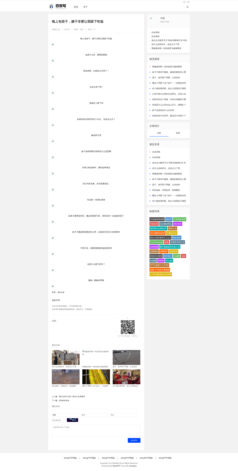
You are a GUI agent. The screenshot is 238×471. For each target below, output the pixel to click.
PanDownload (156, 242)
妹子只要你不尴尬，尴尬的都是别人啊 (169, 72)
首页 (76, 6)
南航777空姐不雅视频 (159, 269)
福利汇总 (56, 29)
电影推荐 (177, 237)
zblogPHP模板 (70, 457)
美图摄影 (154, 251)
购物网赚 (154, 246)
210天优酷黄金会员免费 (160, 274)
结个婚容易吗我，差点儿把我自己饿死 (169, 88)
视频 (167, 242)
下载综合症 (172, 233)
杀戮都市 (164, 251)
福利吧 (169, 219)
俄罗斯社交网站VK (158, 228)
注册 (184, 2)
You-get (169, 260)
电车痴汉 (168, 255)
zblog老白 (133, 466)
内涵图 (177, 255)
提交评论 (134, 440)
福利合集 (61, 292)
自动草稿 (155, 32)
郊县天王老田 (156, 255)
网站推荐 (178, 223)
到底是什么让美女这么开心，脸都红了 (169, 104)
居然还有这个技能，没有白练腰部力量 (169, 99)
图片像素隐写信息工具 (170, 246)
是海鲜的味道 (64, 400)
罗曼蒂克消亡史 (177, 242)
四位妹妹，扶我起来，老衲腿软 (166, 190)
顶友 (183, 255)
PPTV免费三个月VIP (159, 265)
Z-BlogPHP (115, 466)
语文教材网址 (166, 223)
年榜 (178, 133)
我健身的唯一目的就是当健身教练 (166, 48)
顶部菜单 (174, 251)
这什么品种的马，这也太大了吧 (165, 44)
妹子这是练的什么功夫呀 (163, 110)
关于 (85, 6)
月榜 (159, 133)
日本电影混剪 (180, 219)
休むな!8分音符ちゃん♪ (160, 237)
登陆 (188, 2)
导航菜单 (154, 223)
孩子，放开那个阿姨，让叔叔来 (166, 77)
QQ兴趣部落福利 (157, 233)
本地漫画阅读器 (157, 219)
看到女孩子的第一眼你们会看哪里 (72, 396)
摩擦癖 (161, 260)
